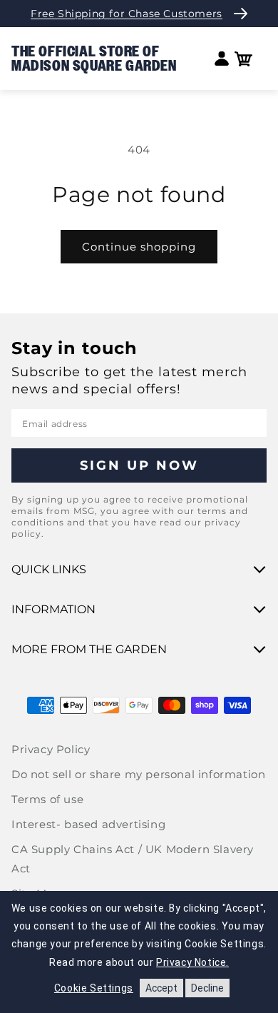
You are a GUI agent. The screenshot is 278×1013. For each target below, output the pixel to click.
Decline (207, 988)
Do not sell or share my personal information (138, 774)
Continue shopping (139, 246)
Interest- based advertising (88, 824)
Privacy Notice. (192, 962)
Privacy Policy (50, 749)
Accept (161, 988)
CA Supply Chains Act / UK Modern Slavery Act (132, 858)
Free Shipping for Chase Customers (126, 13)
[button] (243, 59)
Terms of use (47, 799)
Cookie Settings (93, 988)
